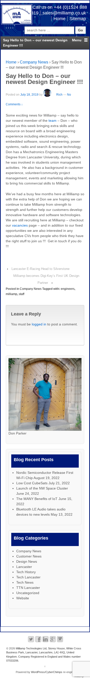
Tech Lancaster (28, 577)
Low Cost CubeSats (32, 483)
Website (22, 598)
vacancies (20, 225)
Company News (34, 62)
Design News (26, 561)
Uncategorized (27, 593)
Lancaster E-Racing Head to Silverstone (41, 269)
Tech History (26, 572)
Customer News (29, 556)
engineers (67, 289)
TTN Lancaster (28, 588)
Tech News (25, 582)
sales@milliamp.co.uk (64, 12)
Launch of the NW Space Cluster (42, 488)
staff (21, 294)
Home (60, 18)
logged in (39, 324)
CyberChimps (54, 672)
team (52, 121)
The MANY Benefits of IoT (37, 499)
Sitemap (78, 18)
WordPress (38, 672)
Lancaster (24, 567)
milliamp (11, 294)
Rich (59, 94)
